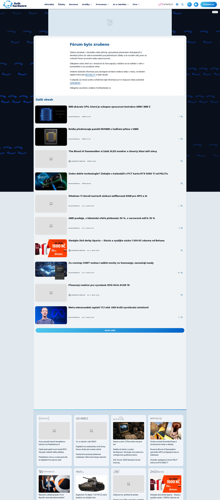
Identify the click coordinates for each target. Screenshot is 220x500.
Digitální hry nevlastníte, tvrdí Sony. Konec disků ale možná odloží (91, 448)
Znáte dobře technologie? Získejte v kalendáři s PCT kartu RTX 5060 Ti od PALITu (118, 173)
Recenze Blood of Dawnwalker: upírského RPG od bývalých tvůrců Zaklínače (164, 452)
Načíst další (110, 330)
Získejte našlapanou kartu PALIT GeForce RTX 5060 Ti (164, 461)
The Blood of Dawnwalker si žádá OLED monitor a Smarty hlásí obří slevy (112, 151)
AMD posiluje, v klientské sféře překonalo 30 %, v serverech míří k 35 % (111, 218)
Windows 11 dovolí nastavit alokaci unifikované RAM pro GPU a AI (107, 196)
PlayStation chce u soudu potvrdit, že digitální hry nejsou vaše (53, 458)
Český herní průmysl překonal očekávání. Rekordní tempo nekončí (91, 455)
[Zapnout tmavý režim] (196, 4)
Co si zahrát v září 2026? (86, 442)
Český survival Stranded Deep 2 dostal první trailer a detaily (163, 443)
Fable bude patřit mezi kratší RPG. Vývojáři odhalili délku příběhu (53, 450)
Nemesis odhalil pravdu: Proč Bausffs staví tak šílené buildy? (52, 496)
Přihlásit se (208, 4)
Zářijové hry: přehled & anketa (125, 495)
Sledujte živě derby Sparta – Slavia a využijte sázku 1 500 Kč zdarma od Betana (116, 240)
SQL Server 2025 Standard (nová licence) (126, 461)
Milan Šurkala (74, 116)
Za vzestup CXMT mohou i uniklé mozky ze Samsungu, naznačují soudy (111, 262)
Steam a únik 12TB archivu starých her (127, 443)
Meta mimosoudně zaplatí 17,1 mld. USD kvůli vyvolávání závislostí (108, 307)
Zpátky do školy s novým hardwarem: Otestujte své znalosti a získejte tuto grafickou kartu (128, 452)
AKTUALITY (90, 75)
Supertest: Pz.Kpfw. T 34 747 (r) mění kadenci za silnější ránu (91, 496)
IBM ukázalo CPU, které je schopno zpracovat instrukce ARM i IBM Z (109, 106)
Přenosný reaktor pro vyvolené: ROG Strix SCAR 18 (99, 285)
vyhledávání (75, 83)
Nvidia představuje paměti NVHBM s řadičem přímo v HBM (103, 129)
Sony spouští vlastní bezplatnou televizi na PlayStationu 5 (52, 443)
